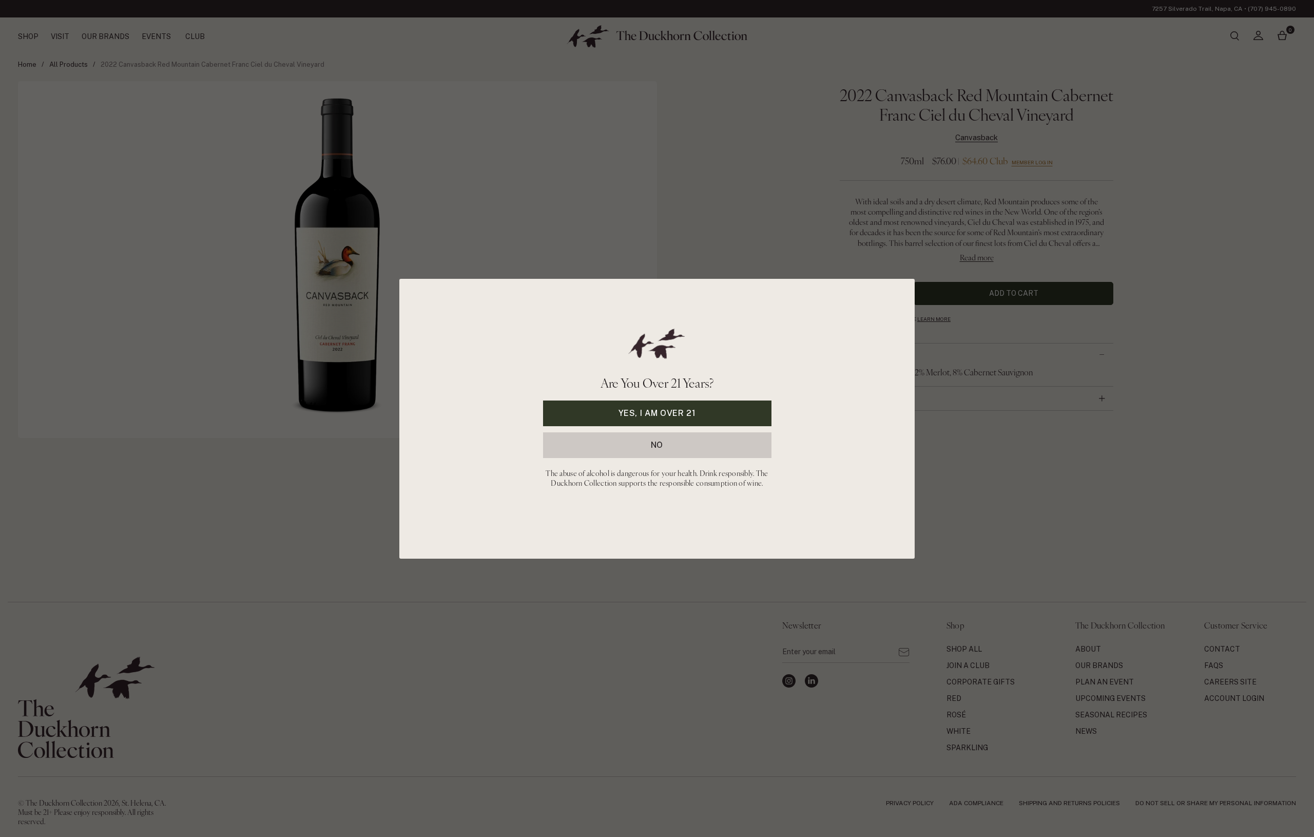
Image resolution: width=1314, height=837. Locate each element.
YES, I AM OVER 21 (657, 412)
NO (657, 444)
